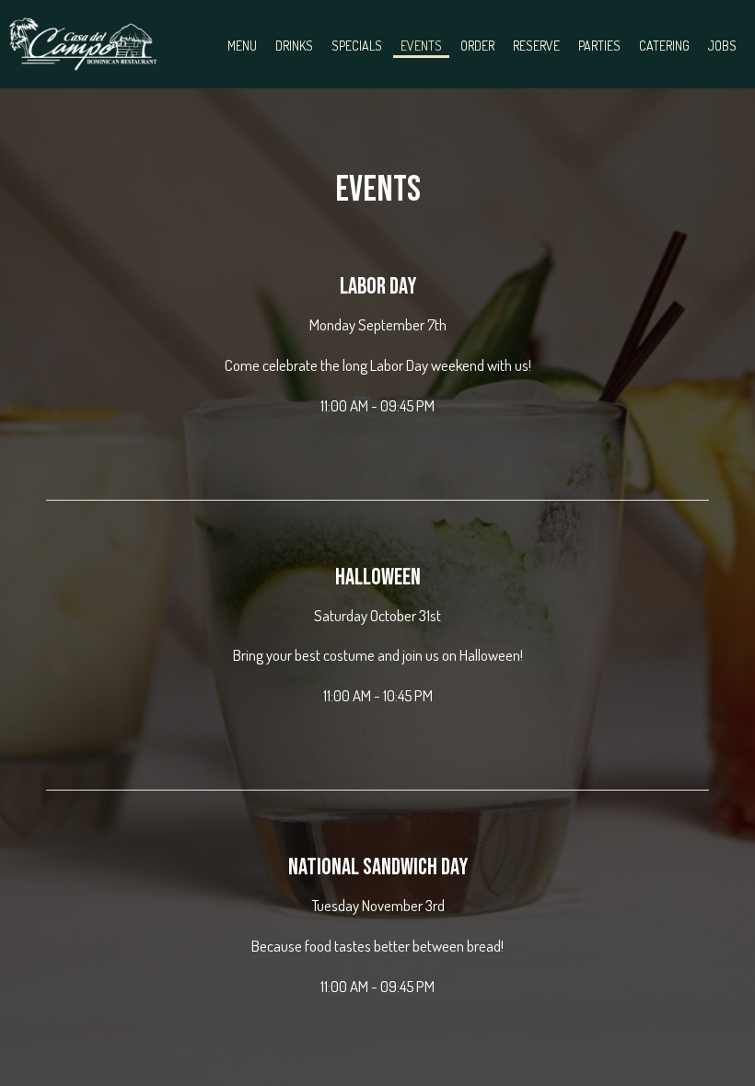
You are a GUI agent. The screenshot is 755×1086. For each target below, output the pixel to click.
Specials (356, 45)
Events (421, 45)
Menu (242, 45)
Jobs (722, 45)
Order (477, 45)
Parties (599, 45)
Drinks (294, 45)
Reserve (536, 45)
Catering (664, 45)
